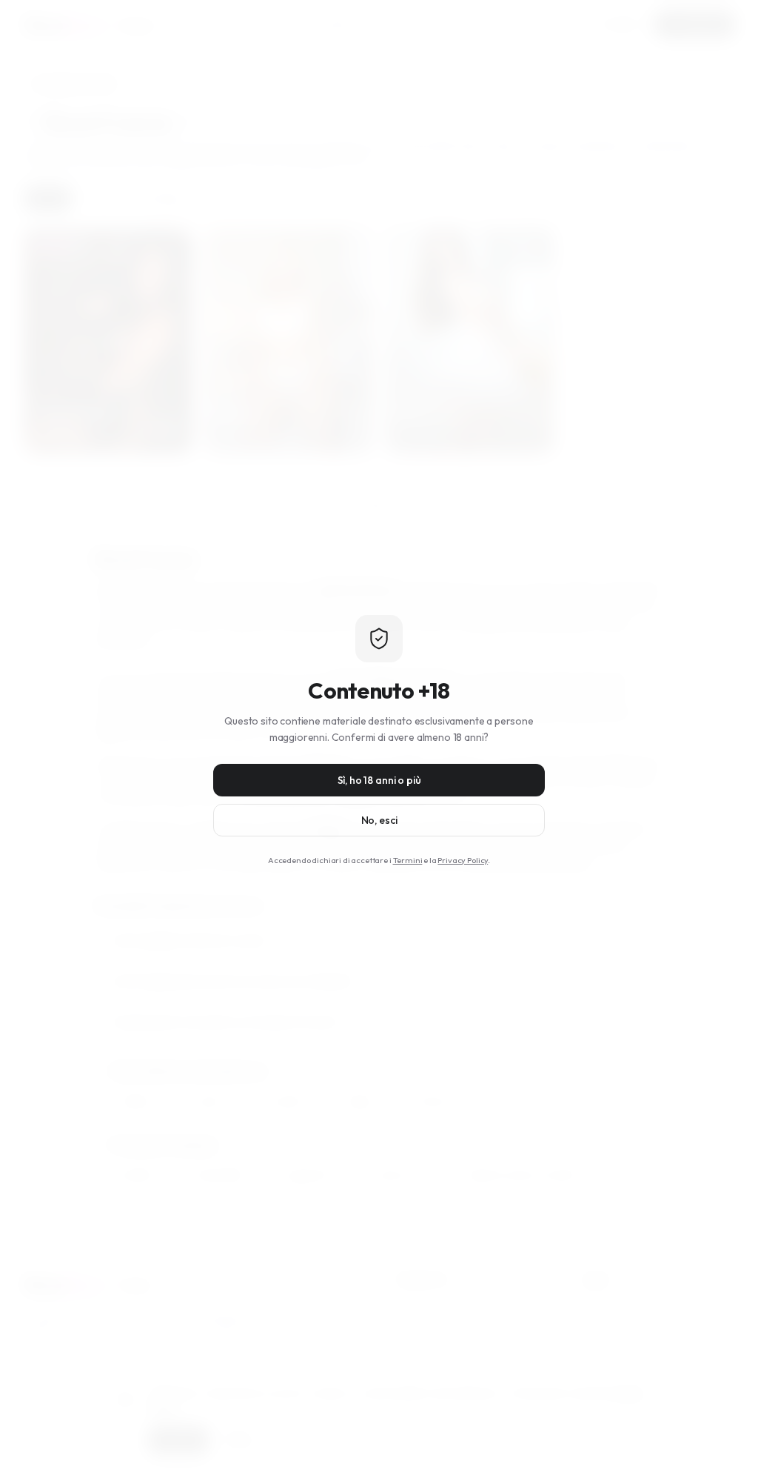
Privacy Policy (462, 860)
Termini (408, 860)
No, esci (379, 820)
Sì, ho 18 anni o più (379, 780)
